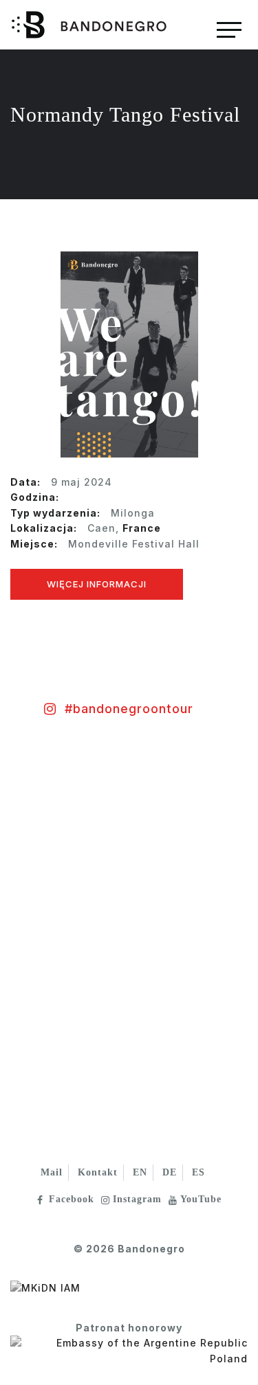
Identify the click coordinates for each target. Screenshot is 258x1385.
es (198, 1172)
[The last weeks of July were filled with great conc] (64, 943)
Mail (52, 1172)
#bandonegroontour (129, 708)
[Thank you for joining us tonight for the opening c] (64, 819)
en (140, 1172)
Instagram (137, 1199)
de (169, 1172)
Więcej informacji (97, 583)
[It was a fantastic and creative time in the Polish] (64, 1067)
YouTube (201, 1199)
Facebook (71, 1199)
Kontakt (98, 1172)
